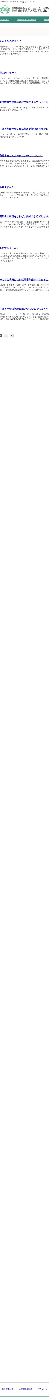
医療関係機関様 (25, 1389)
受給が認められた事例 (26, 20)
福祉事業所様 (7, 1389)
